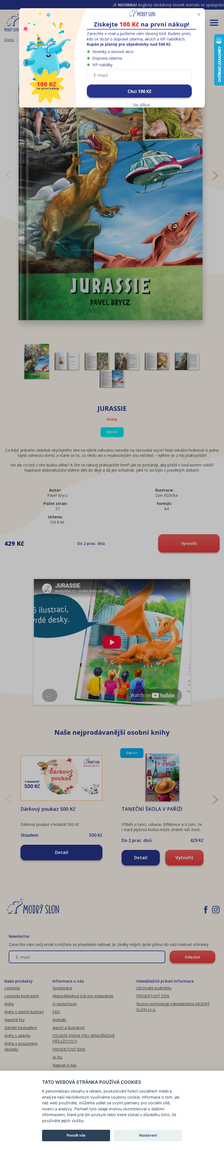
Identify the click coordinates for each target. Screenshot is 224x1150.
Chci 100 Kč (139, 91)
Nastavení (148, 1135)
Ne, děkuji (142, 104)
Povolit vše (76, 1135)
